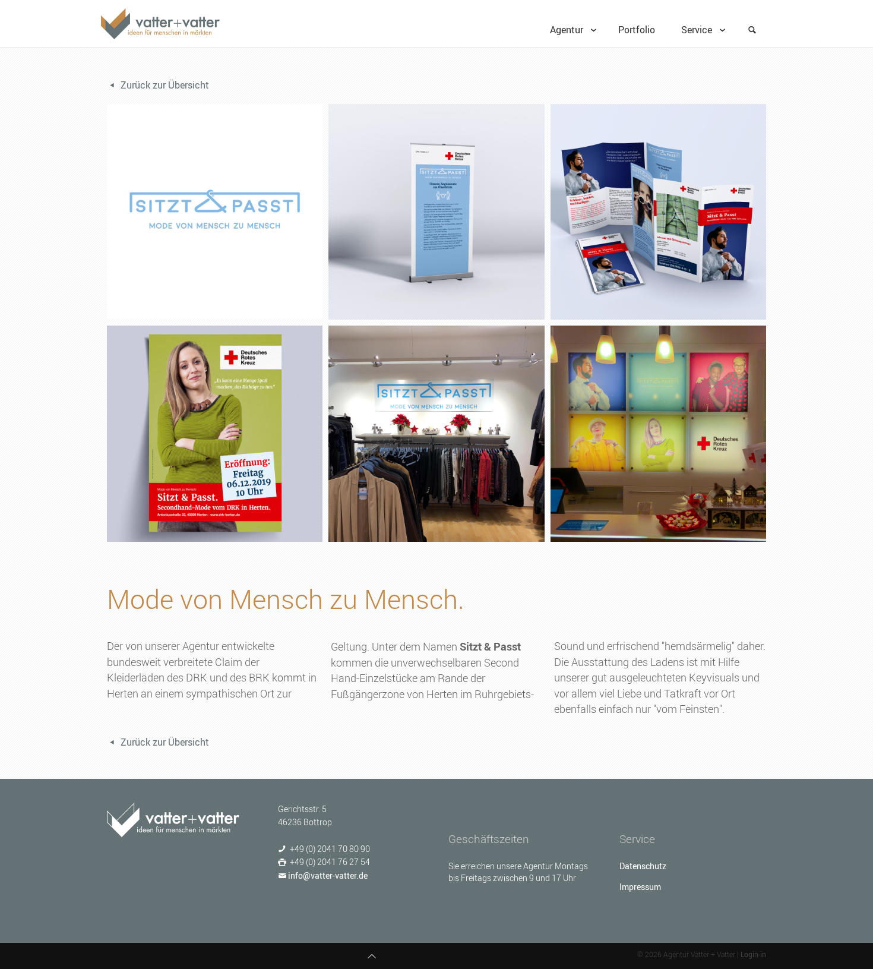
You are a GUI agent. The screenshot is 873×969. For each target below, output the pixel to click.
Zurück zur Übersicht (163, 84)
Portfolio (636, 29)
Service (696, 29)
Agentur (566, 29)
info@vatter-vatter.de (328, 875)
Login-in (753, 954)
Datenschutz (642, 866)
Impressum (640, 886)
